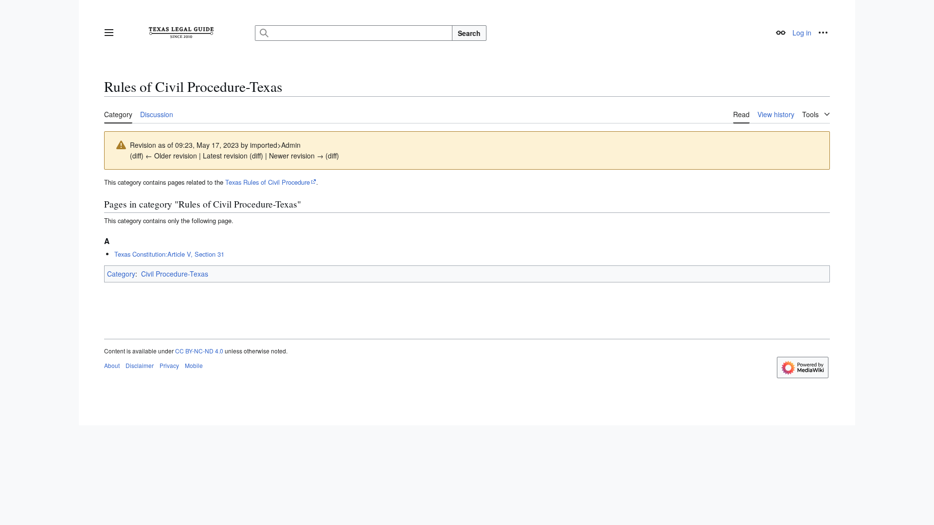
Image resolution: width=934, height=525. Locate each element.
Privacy (169, 365)
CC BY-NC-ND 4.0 (199, 351)
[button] (109, 32)
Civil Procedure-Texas (174, 274)
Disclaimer (140, 365)
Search (469, 33)
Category (121, 274)
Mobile (194, 365)
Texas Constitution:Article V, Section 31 (169, 254)
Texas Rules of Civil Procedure (267, 182)
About (112, 365)
